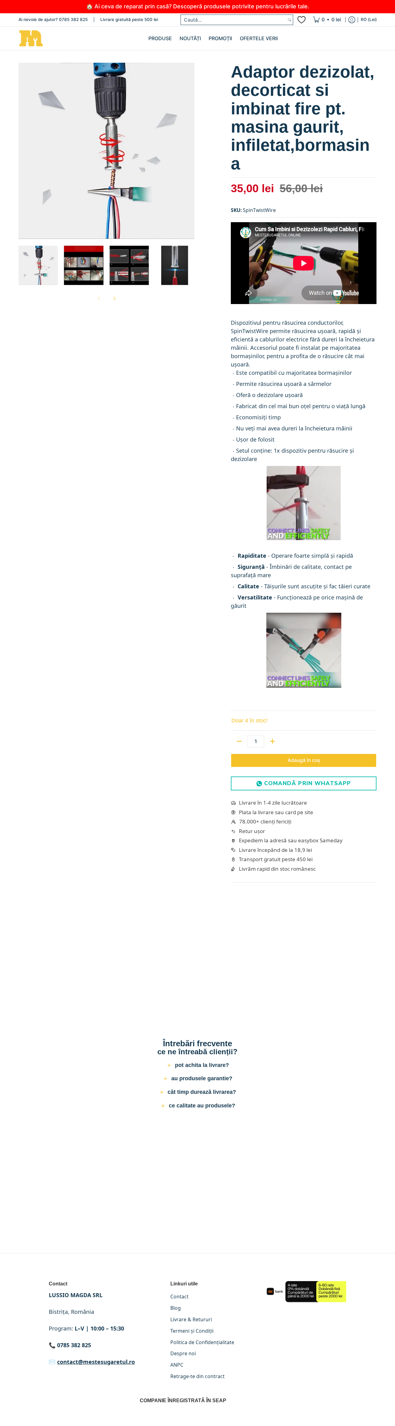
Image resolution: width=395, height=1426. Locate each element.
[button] (197, 1066)
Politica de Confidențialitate (202, 1342)
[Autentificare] (352, 20)
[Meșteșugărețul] (31, 38)
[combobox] (233, 20)
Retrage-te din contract (197, 1376)
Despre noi (183, 1353)
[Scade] (239, 741)
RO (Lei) (369, 19)
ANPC (176, 1364)
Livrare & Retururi (191, 1319)
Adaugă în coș (304, 760)
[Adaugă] (272, 741)
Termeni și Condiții (192, 1330)
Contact (179, 1296)
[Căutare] (289, 20)
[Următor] (190, 150)
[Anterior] (23, 150)
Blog (175, 1308)
